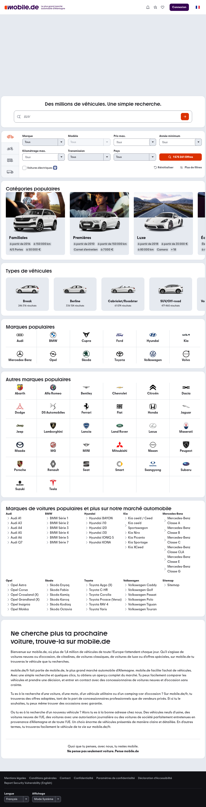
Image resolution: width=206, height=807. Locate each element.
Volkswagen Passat (142, 595)
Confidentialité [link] (83, 778)
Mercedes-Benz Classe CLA (178, 549)
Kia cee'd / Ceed (140, 518)
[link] (155, 7)
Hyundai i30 (98, 533)
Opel (9, 580)
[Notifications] (147, 7)
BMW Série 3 (59, 528)
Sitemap (173, 585)
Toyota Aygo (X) (100, 585)
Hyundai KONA (100, 542)
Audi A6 (16, 537)
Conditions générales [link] (43, 778)
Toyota (88, 580)
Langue (9, 793)
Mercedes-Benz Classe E (178, 559)
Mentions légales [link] (15, 778)
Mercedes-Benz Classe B (178, 530)
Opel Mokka (20, 609)
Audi (9, 513)
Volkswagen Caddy (142, 585)
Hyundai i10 (97, 523)
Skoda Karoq (59, 599)
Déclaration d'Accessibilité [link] (155, 778)
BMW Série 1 (59, 518)
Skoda (49, 580)
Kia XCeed (135, 547)
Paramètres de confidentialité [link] (115, 778)
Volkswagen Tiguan (142, 604)
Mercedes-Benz (173, 513)
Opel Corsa (19, 590)
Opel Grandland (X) (25, 599)
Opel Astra (18, 585)
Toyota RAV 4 (98, 604)
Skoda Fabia (59, 590)
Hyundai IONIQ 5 (101, 537)
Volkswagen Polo (140, 599)
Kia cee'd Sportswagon (138, 525)
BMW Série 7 (59, 542)
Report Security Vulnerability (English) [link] (28, 783)
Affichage (38, 793)
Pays (117, 151)
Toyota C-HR (98, 590)
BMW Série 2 (59, 523)
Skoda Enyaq (59, 585)
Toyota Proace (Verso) (105, 599)
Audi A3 (16, 523)
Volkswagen (131, 580)
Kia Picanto (136, 537)
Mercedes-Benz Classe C (178, 540)
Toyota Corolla (100, 595)
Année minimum (169, 136)
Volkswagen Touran (142, 609)
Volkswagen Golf (140, 590)
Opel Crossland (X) (24, 595)
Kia (125, 513)
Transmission (76, 151)
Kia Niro (134, 533)
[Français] (197, 7)
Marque (27, 136)
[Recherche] (185, 116)
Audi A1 (16, 518)
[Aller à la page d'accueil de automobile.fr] (37, 7)
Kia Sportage (138, 542)
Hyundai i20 (98, 528)
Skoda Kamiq (59, 595)
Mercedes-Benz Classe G (178, 569)
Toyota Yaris (98, 609)
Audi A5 (16, 533)
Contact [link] (65, 778)
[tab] (10, 137)
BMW (48, 513)
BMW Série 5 (59, 537)
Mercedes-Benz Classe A (178, 520)
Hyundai (89, 513)
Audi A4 (16, 528)
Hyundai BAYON (101, 518)
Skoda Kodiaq (60, 604)
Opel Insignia (20, 604)
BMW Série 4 (59, 533)
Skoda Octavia (61, 609)
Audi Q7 (16, 542)
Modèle (73, 136)
